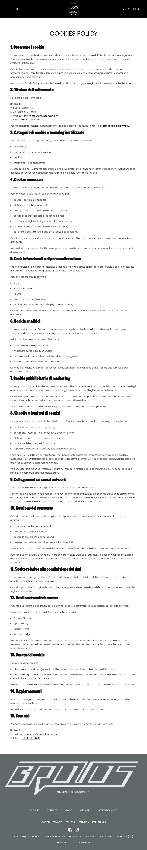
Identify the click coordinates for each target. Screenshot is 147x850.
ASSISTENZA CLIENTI (108, 810)
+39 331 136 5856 (30, 119)
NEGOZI (68, 810)
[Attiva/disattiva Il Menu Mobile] (10, 9)
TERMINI (102, 822)
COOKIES (46, 822)
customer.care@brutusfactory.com (39, 115)
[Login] (124, 9)
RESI (94, 822)
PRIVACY (57, 822)
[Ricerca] (129, 9)
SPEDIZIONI (84, 822)
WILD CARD (85, 810)
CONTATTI (52, 810)
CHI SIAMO (34, 810)
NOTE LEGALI (70, 822)
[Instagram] (76, 829)
